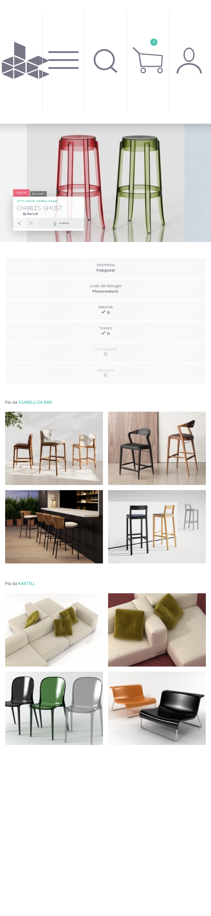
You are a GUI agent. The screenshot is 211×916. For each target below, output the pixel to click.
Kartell (26, 583)
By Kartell (30, 214)
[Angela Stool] (157, 448)
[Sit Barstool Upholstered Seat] (157, 526)
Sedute (30, 201)
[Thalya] (54, 708)
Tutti (20, 201)
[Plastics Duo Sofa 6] (157, 630)
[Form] (157, 708)
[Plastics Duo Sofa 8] (54, 630)
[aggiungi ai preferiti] (31, 223)
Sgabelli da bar (47, 201)
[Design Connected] (25, 62)
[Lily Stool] (54, 448)
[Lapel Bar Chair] (54, 526)
